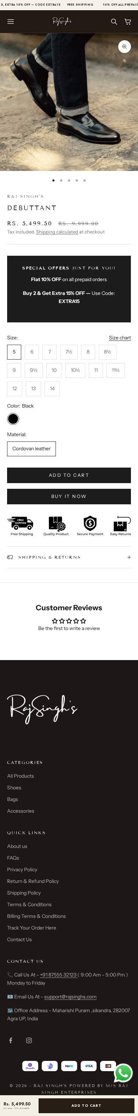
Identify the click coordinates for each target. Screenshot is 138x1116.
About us (17, 846)
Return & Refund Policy (33, 881)
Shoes (14, 787)
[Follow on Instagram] (29, 1040)
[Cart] (127, 22)
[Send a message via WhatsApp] (123, 1073)
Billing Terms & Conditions (36, 916)
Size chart (120, 337)
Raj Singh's (25, 196)
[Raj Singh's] (62, 21)
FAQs (13, 858)
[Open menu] (10, 22)
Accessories (20, 811)
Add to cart (69, 475)
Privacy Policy (22, 869)
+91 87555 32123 (58, 975)
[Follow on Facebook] (10, 1040)
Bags (12, 799)
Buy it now (69, 496)
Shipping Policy (24, 893)
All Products (20, 776)
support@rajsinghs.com (70, 996)
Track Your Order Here (31, 928)
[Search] (114, 22)
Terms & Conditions (29, 904)
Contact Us (19, 939)
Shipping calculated (57, 232)
